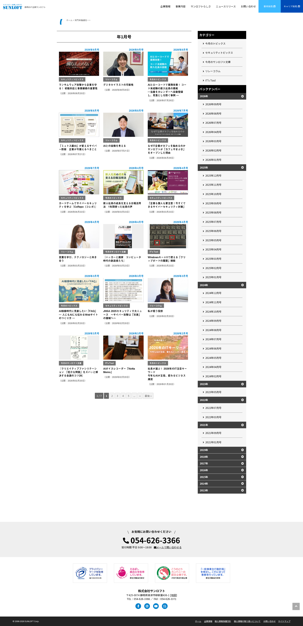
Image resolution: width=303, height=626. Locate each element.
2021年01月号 (213, 442)
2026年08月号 (213, 113)
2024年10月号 (213, 311)
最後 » (148, 396)
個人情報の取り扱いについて (247, 621)
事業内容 (180, 6)
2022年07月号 (213, 408)
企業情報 (165, 6)
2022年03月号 (213, 417)
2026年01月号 (213, 160)
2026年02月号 (213, 150)
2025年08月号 (213, 212)
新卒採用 (268, 6)
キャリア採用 (290, 6)
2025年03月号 (213, 259)
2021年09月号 (213, 433)
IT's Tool (210, 80)
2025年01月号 (213, 277)
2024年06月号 (213, 348)
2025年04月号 (213, 249)
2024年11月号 (213, 302)
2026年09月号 (213, 104)
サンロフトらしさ (201, 6)
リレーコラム (212, 71)
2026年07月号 (213, 123)
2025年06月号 (213, 231)
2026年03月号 (213, 141)
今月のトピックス (215, 43)
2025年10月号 (213, 194)
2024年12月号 (213, 293)
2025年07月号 (213, 222)
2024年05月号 (213, 358)
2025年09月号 (213, 203)
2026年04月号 (213, 132)
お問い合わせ (248, 6)
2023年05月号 (213, 392)
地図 (173, 595)
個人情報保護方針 (223, 621)
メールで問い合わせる (169, 547)
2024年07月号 (213, 339)
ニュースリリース (226, 6)
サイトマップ (284, 621)
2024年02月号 (213, 376)
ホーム (69, 20)
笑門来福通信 (81, 20)
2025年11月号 (213, 185)
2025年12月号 (213, 175)
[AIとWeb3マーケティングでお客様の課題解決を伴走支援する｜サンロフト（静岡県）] (14, 7)
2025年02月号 (213, 268)
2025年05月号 (213, 240)
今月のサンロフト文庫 (218, 62)
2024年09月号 (213, 321)
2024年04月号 (213, 367)
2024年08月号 (213, 330)
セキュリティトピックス (219, 52)
